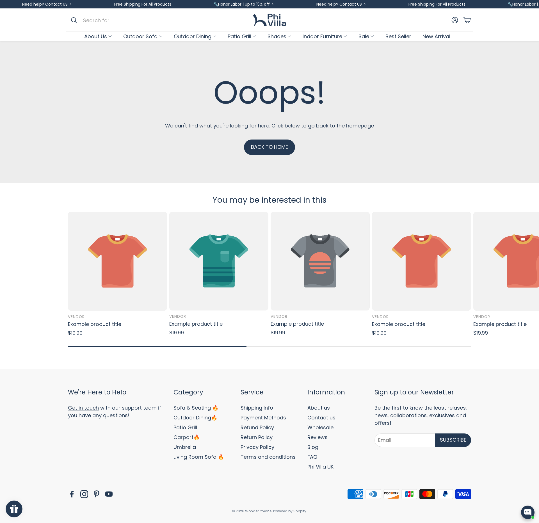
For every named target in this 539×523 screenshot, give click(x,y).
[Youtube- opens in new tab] (109, 494)
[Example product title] (117, 261)
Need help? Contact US (45, 4)
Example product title (94, 324)
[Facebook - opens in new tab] (72, 494)
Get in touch (83, 407)
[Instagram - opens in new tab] (84, 494)
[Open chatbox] (528, 512)
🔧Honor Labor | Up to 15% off (241, 4)
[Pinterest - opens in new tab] (97, 494)
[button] (127, 20)
